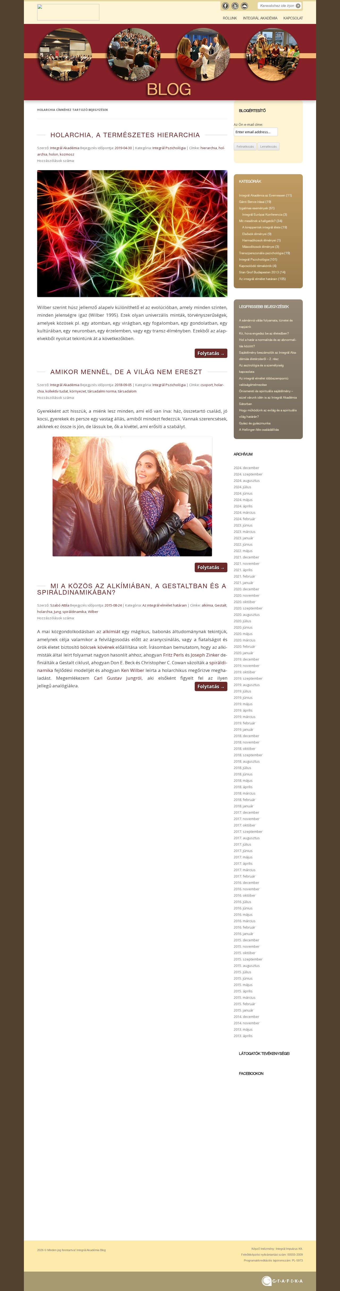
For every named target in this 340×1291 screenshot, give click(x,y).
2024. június (243, 493)
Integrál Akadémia (260, 18)
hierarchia (209, 147)
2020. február (244, 646)
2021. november (247, 563)
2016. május (243, 914)
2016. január (243, 933)
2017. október (245, 825)
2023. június (243, 525)
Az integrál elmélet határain (164, 605)
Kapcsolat (293, 18)
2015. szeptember (248, 959)
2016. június (243, 908)
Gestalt (220, 605)
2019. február (244, 723)
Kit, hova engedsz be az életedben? (264, 333)
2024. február (244, 518)
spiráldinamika (74, 611)
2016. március (245, 920)
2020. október (245, 601)
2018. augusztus (247, 761)
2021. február (244, 576)
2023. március (245, 531)
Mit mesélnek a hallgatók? (257, 221)
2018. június (243, 774)
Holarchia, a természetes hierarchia (125, 135)
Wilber (93, 611)
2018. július (242, 767)
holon (53, 154)
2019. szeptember (248, 678)
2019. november (247, 665)
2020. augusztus (247, 614)
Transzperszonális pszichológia (261, 253)
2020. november (247, 595)
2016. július (242, 901)
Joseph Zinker (205, 655)
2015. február (244, 1003)
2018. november (247, 742)
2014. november (247, 1023)
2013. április (243, 1035)
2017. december (246, 812)
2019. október (245, 672)
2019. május (243, 703)
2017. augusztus (247, 837)
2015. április (243, 991)
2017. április (243, 863)
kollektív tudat (56, 391)
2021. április (243, 569)
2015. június (243, 978)
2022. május (243, 550)
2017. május (243, 857)
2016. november (247, 889)
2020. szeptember (248, 608)
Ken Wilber (132, 670)
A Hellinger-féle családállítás (259, 430)
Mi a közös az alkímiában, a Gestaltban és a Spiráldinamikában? (132, 589)
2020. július (242, 621)
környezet (78, 391)
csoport (207, 384)
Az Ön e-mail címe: (248, 124)
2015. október (245, 952)
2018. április (243, 786)
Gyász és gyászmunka (254, 423)
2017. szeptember (248, 831)
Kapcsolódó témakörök (255, 266)
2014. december (246, 1016)
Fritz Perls (173, 655)
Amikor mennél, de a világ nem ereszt (126, 372)
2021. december (246, 557)
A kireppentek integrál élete (261, 227)
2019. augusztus (247, 684)
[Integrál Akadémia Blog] (68, 19)
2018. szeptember (248, 755)
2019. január (243, 729)
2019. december (246, 659)
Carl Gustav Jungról (118, 678)
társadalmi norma (102, 391)
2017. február (244, 876)
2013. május (243, 1029)
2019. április (243, 710)
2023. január (243, 538)
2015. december (246, 940)
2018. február (244, 799)
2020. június (243, 627)
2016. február (244, 927)
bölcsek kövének (97, 647)
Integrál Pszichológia (169, 147)
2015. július (242, 972)
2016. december (246, 882)
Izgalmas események (253, 208)
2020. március (245, 640)
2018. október (245, 748)
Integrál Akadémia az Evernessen (262, 195)
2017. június (243, 850)
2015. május (243, 984)
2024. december (246, 467)
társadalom (127, 391)
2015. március (245, 997)
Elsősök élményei (254, 234)
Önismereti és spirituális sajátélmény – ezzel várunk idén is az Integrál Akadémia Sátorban (268, 397)
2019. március (245, 716)
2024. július (242, 486)
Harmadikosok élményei (259, 240)
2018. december (246, 735)
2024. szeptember (248, 474)
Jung (57, 611)
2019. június (243, 697)
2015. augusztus (247, 965)
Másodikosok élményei (258, 247)
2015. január (243, 1010)
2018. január (243, 806)
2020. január (243, 652)
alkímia (207, 605)
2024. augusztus (247, 480)
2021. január (243, 582)
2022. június (243, 544)
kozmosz (67, 154)
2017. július (242, 844)
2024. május (243, 499)
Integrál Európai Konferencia (262, 214)
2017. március (245, 869)
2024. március (245, 512)
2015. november (247, 946)
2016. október (245, 895)
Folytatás (211, 353)
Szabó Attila (59, 605)
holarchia (44, 611)
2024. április (243, 506)
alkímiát (111, 631)
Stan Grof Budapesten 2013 (259, 272)
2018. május (243, 780)
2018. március (245, 793)
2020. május (243, 633)
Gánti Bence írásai (252, 202)
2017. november (247, 818)
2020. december (246, 589)
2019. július (242, 691)
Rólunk (230, 18)
